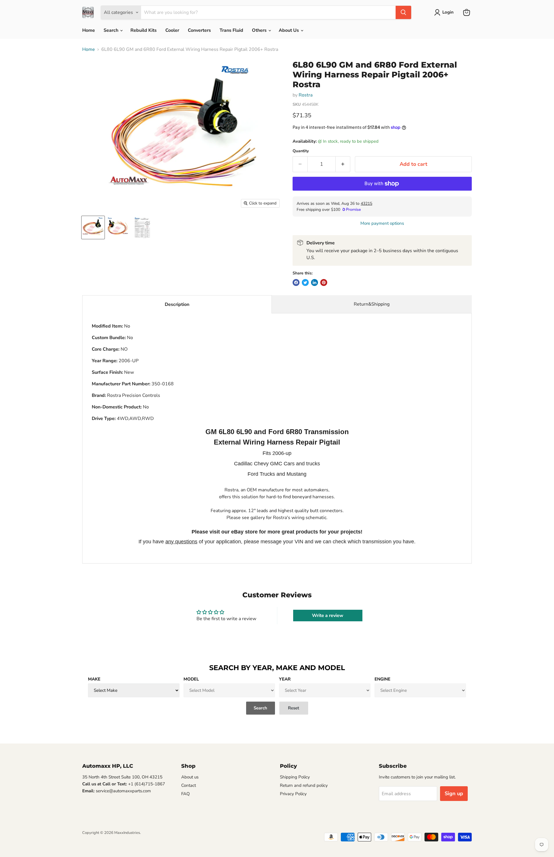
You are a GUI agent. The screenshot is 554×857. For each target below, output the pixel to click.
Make (94, 679)
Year (285, 679)
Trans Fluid (231, 30)
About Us (289, 30)
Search (111, 30)
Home (88, 30)
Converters (199, 30)
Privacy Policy (293, 794)
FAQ (185, 794)
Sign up (454, 793)
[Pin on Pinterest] (323, 282)
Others (260, 30)
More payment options (382, 223)
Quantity (301, 151)
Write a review (327, 615)
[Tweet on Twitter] (305, 282)
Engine (382, 679)
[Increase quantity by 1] (343, 164)
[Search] (403, 12)
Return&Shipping (372, 304)
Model (191, 679)
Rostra (305, 95)
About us (190, 777)
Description (177, 304)
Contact (188, 785)
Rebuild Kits (143, 30)
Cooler (172, 30)
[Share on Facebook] (296, 282)
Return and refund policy (304, 785)
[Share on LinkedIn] (314, 282)
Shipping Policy (295, 777)
